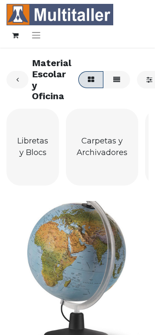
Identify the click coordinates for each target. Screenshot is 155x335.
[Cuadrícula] (91, 79)
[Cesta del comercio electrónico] (15, 35)
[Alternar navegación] (36, 35)
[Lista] (116, 79)
